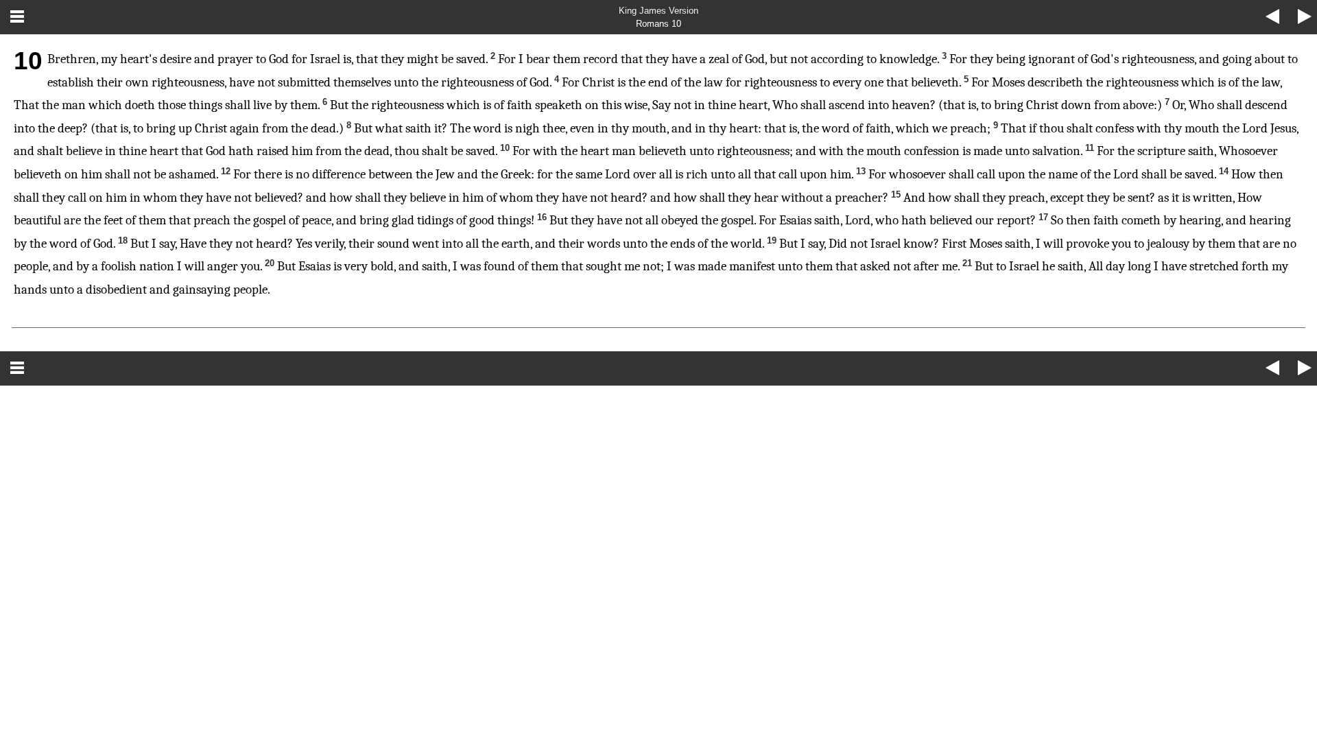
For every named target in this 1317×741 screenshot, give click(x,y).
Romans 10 (658, 24)
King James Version (658, 10)
